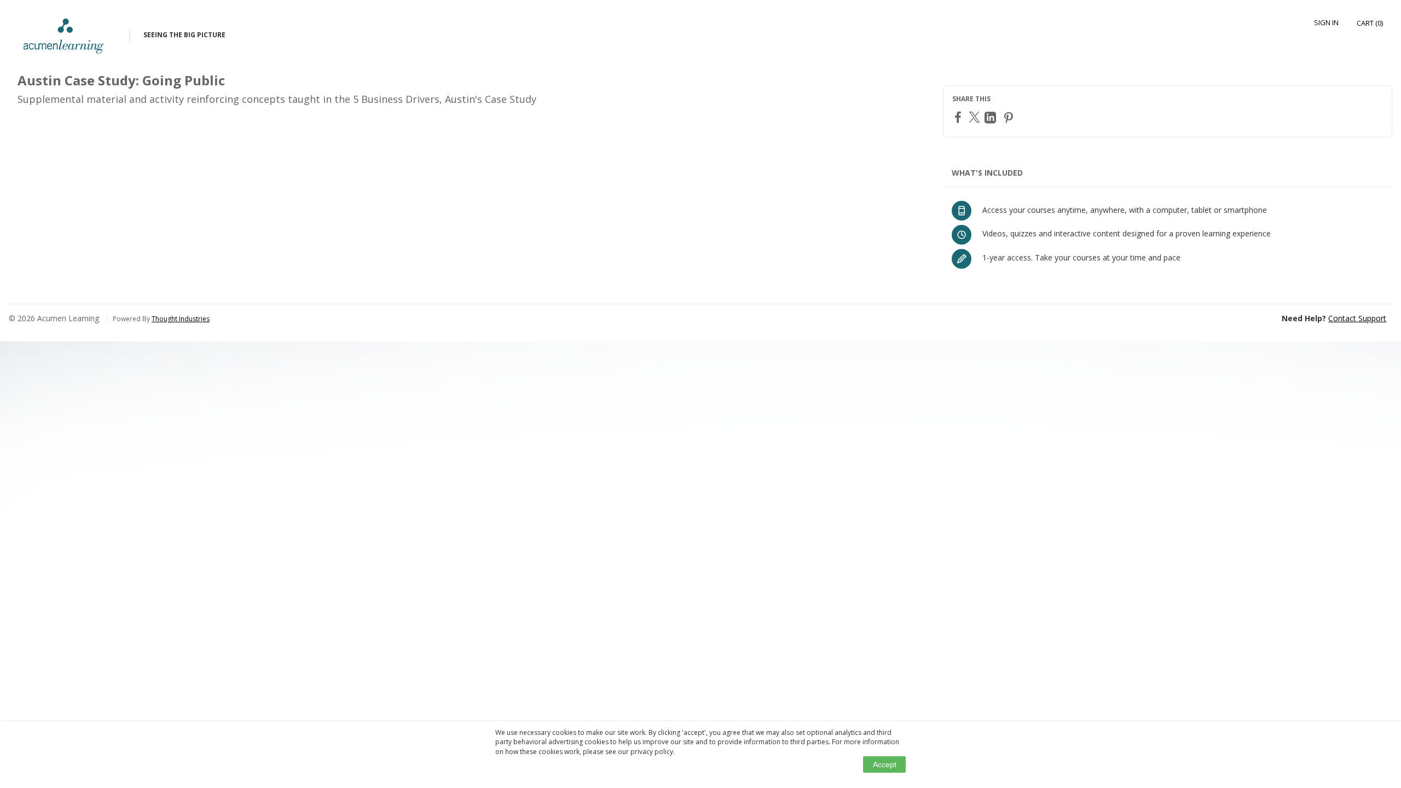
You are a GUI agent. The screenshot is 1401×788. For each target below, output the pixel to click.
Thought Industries (181, 318)
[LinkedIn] (992, 117)
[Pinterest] (1010, 117)
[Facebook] (959, 117)
